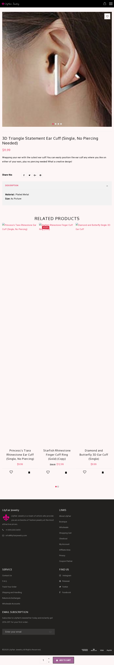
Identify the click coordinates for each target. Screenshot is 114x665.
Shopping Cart (65, 533)
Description (11, 185)
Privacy (62, 555)
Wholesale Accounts (11, 604)
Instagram (67, 575)
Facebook (66, 592)
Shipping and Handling (12, 592)
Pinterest (66, 581)
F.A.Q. (4, 581)
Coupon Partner (65, 561)
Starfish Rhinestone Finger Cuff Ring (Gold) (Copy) (57, 454)
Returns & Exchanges (11, 598)
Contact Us (7, 575)
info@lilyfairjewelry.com (16, 536)
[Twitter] (29, 175)
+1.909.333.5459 (13, 530)
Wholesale (63, 527)
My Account (64, 544)
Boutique (63, 522)
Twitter (65, 587)
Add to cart (65, 660)
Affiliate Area (64, 550)
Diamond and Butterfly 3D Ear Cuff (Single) (93, 454)
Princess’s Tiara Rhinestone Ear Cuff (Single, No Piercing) (20, 454)
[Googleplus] (35, 175)
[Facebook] (24, 175)
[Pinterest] (40, 175)
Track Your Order (9, 587)
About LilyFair (65, 516)
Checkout (63, 538)
